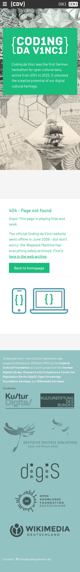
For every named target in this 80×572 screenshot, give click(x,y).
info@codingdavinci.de (35, 559)
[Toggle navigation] (5, 4)
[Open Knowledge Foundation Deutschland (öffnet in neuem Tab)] (40, 500)
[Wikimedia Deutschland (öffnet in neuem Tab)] (40, 530)
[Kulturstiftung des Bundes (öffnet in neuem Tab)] (40, 400)
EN (73, 4)
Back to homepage (29, 268)
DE (62, 4)
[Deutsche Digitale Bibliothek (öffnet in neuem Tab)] (40, 435)
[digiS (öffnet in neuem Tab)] (40, 470)
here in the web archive (28, 256)
